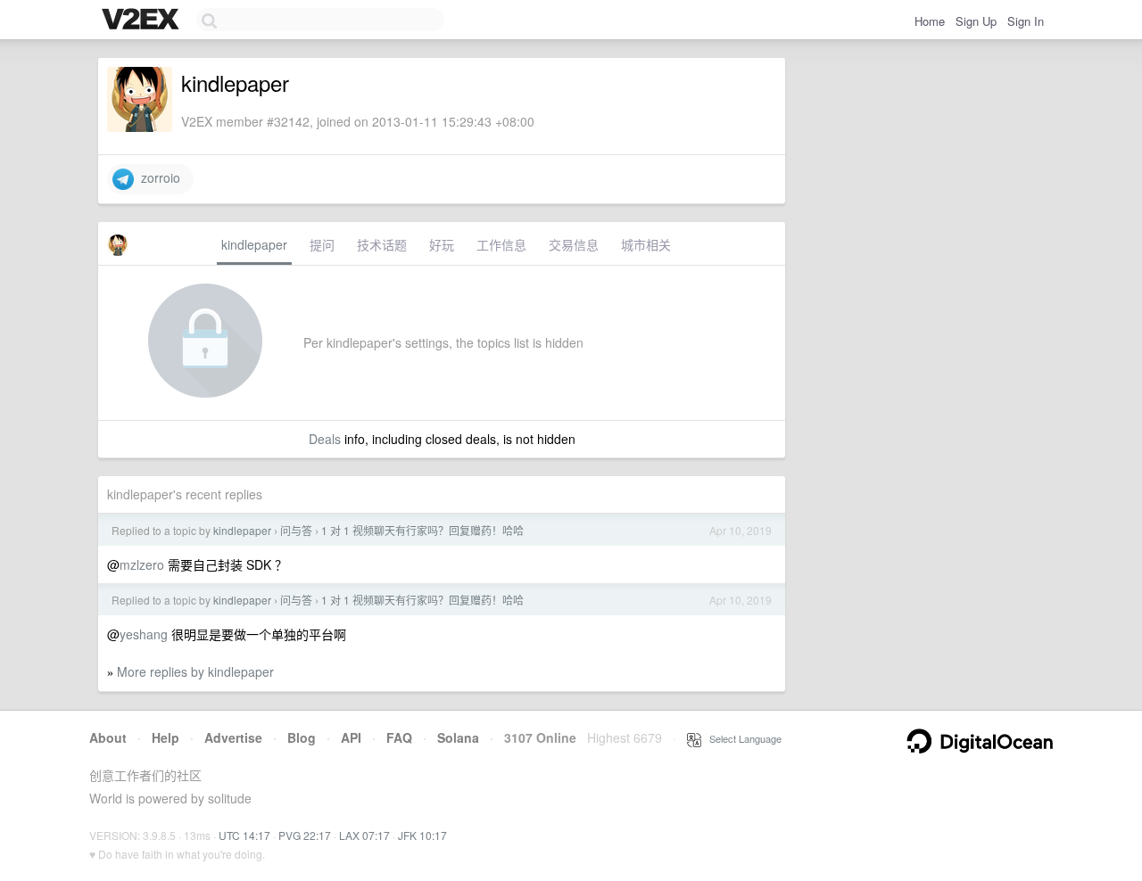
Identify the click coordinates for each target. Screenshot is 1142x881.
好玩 (441, 244)
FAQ (399, 737)
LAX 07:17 (364, 835)
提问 (322, 244)
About (108, 737)
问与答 (296, 530)
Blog (301, 737)
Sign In (1025, 20)
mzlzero (142, 564)
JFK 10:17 (422, 835)
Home (929, 20)
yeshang (144, 634)
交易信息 (574, 244)
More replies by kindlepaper (195, 671)
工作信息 (501, 244)
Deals (325, 439)
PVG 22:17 (304, 835)
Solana (458, 737)
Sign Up (976, 20)
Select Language (741, 738)
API (351, 737)
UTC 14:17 (244, 835)
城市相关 (646, 244)
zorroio (157, 177)
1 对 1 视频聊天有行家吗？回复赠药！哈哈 (422, 530)
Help (165, 737)
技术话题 (382, 244)
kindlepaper (254, 244)
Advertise (233, 737)
